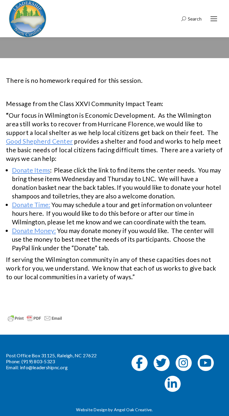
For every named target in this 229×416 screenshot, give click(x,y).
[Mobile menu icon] (214, 19)
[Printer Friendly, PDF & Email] (35, 317)
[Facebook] (139, 363)
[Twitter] (162, 363)
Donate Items (31, 170)
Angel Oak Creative (133, 409)
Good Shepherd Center (39, 141)
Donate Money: (34, 230)
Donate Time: (31, 204)
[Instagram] (184, 363)
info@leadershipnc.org (44, 367)
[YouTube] (206, 363)
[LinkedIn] (173, 384)
